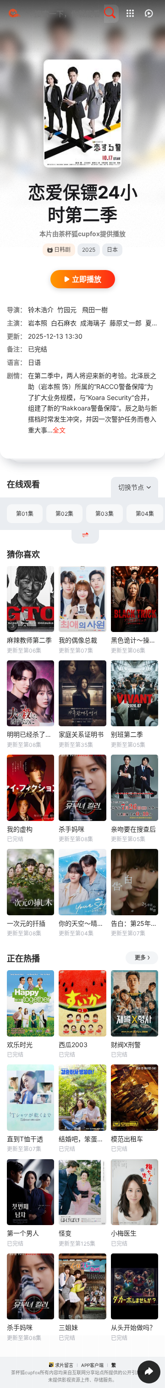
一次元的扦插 (26, 923)
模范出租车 (127, 1139)
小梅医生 (124, 1233)
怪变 (65, 1233)
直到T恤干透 (25, 1139)
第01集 (24, 513)
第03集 (104, 513)
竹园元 (67, 309)
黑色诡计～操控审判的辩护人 (134, 640)
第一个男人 (23, 1233)
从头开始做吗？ (133, 1327)
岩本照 (37, 323)
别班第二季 (127, 734)
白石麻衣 (64, 323)
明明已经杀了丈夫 (30, 734)
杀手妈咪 (71, 829)
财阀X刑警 (126, 1044)
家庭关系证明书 (81, 734)
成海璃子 (93, 323)
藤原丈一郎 (126, 323)
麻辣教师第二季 (29, 640)
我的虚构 (20, 829)
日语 (34, 362)
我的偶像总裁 (78, 640)
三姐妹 (68, 1327)
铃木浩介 (41, 309)
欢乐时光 (20, 1044)
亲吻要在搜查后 (133, 829)
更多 (140, 957)
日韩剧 (62, 249)
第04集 (145, 513)
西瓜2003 (73, 1044)
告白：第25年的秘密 (134, 923)
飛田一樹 (95, 309)
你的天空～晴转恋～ (82, 923)
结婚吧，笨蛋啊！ (82, 1139)
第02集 (64, 513)
